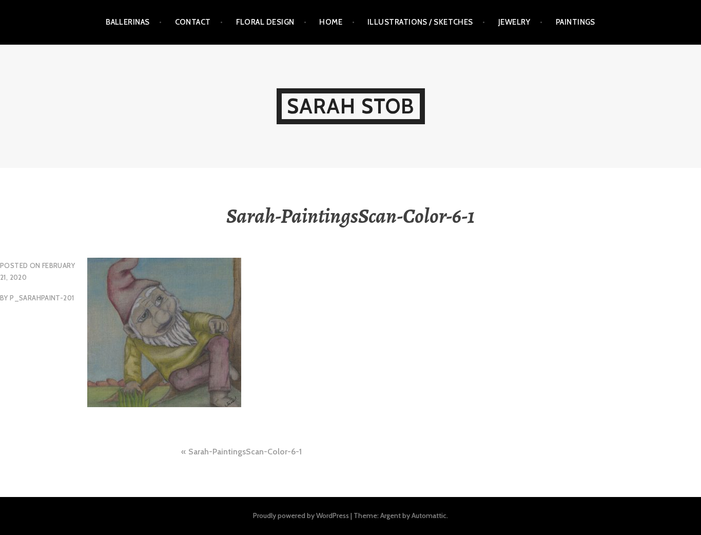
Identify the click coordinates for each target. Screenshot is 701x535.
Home (330, 22)
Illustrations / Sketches (420, 22)
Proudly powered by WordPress (301, 515)
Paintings (575, 22)
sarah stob (351, 106)
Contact (193, 22)
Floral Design (265, 22)
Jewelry (514, 22)
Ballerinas (128, 22)
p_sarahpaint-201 (42, 298)
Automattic (429, 515)
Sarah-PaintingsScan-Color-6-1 (245, 451)
